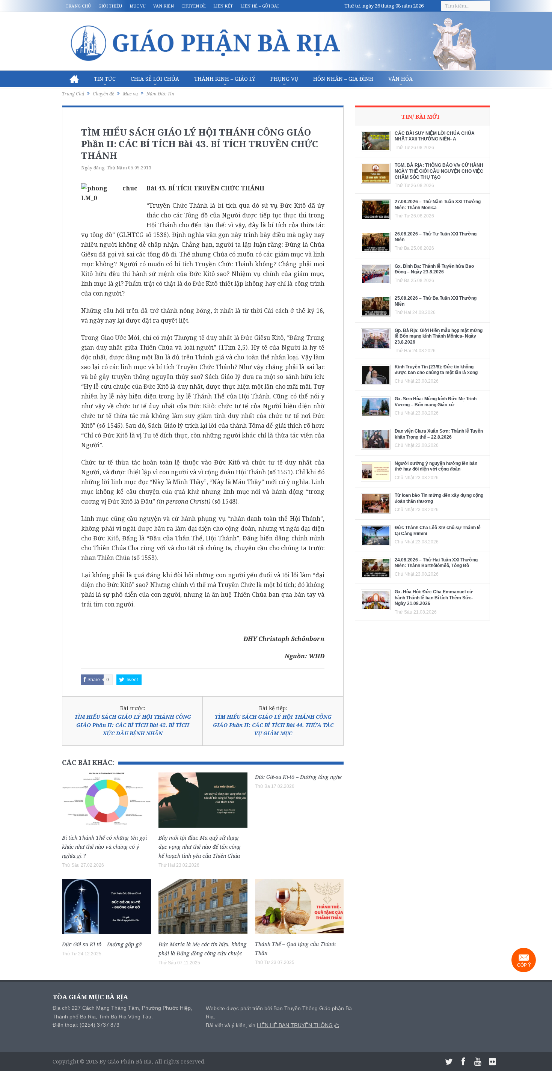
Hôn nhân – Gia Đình (343, 78)
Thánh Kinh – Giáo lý (224, 78)
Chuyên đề (193, 6)
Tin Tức (105, 78)
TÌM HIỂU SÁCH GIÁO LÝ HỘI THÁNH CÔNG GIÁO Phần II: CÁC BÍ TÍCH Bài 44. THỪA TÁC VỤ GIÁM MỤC (273, 725)
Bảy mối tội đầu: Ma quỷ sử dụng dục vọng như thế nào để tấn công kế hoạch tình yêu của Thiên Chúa (199, 846)
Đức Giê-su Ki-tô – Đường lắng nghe (298, 776)
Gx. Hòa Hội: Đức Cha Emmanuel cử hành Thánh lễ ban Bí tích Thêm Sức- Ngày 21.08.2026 (434, 597)
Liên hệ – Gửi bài (259, 6)
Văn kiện (163, 6)
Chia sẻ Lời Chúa (155, 78)
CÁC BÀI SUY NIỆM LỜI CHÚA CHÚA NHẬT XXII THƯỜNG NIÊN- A (435, 136)
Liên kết (223, 6)
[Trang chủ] (74, 79)
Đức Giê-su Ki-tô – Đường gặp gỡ (102, 944)
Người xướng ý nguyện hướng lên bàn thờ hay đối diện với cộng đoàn (436, 466)
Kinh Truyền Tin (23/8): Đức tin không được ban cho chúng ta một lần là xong (436, 370)
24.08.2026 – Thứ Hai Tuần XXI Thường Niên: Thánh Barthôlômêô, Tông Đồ (436, 563)
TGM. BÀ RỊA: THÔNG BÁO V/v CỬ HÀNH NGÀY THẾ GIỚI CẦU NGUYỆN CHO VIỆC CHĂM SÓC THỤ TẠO (439, 171)
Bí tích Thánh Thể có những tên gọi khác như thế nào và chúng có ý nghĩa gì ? (104, 846)
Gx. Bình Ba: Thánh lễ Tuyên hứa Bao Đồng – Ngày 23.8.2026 (434, 269)
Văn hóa (400, 78)
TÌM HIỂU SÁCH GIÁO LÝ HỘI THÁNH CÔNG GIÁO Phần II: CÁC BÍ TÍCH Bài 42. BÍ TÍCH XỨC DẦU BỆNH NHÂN (132, 725)
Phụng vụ (284, 78)
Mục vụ (138, 6)
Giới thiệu (110, 6)
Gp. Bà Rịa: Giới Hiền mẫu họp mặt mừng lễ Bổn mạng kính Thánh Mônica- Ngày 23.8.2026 (439, 336)
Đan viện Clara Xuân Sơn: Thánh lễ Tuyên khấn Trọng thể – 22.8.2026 (439, 434)
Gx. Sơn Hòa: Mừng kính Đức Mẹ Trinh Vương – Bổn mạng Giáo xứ (436, 401)
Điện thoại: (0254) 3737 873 (86, 1025)
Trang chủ (78, 6)
